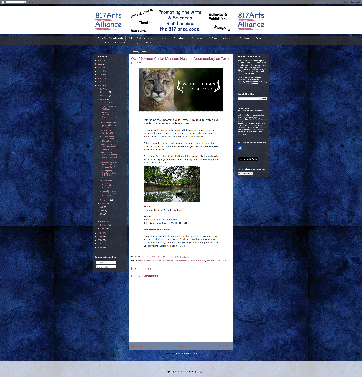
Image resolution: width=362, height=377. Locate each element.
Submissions (245, 38)
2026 (100, 60)
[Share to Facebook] (185, 257)
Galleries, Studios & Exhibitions (141, 38)
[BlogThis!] (179, 257)
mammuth (179, 371)
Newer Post (137, 346)
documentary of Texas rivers (187, 260)
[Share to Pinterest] (187, 257)
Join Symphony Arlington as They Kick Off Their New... (108, 174)
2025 (100, 64)
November (104, 96)
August (103, 203)
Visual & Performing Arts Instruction (112, 43)
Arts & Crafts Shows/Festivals (110, 38)
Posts (101, 263)
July (102, 207)
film (203, 260)
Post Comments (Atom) (187, 353)
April (102, 218)
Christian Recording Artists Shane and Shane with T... (108, 193)
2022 (100, 71)
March (103, 221)
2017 (100, 89)
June (102, 211)
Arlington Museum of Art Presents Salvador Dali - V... (108, 165)
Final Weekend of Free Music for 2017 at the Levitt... (109, 138)
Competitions (228, 38)
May (102, 214)
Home (181, 346)
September (105, 200)
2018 (100, 85)
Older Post (225, 346)
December (104, 92)
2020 (100, 78)
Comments (103, 267)
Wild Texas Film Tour (216, 260)
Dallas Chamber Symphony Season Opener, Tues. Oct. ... (108, 155)
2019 (100, 82)
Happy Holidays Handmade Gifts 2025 (148, 43)
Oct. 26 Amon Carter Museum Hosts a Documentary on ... (108, 125)
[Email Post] (172, 256)
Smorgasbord (197, 38)
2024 (100, 68)
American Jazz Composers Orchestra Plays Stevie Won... (107, 184)
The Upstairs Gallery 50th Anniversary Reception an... (108, 146)
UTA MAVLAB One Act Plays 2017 (107, 132)
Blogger (200, 371)
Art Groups (213, 38)
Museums (164, 38)
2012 (100, 247)
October (103, 99)
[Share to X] (182, 257)
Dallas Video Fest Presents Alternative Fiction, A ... (108, 116)
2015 (100, 237)
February (104, 225)
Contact (259, 38)
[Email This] (176, 257)
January (103, 228)
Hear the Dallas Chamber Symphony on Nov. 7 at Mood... (108, 105)
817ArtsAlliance (148, 256)
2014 (100, 240)
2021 (100, 75)
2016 (100, 233)
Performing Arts (180, 38)
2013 (100, 244)
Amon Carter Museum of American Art (155, 260)
